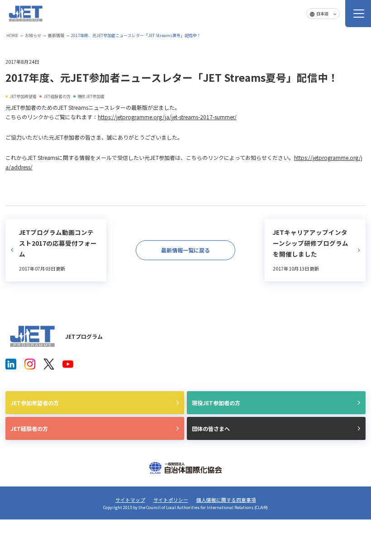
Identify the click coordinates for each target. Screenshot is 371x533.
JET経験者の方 (29, 428)
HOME (12, 35)
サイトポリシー (170, 499)
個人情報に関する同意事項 (226, 499)
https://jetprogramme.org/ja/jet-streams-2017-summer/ (167, 117)
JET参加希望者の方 (34, 403)
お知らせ (33, 35)
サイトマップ (130, 499)
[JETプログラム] (32, 336)
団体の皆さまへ (211, 428)
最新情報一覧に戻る (185, 250)
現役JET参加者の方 (216, 403)
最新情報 (56, 35)
